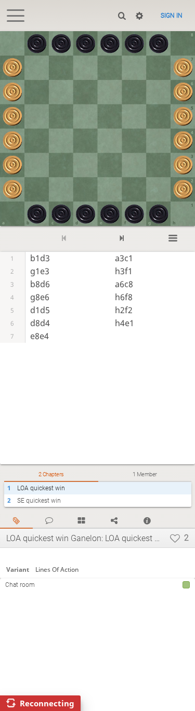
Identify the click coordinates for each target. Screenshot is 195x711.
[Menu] (173, 238)
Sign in (172, 15)
